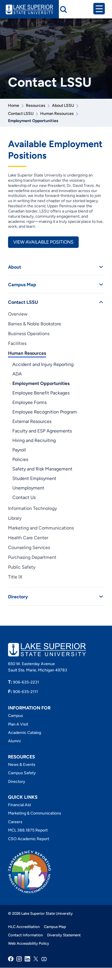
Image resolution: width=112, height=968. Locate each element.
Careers (15, 821)
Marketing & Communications (34, 813)
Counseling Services (29, 547)
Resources (35, 105)
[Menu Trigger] (99, 8)
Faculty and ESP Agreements (42, 431)
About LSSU (63, 105)
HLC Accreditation (24, 927)
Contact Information (25, 935)
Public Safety (21, 567)
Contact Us (24, 497)
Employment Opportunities (40, 383)
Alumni (14, 741)
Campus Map (22, 284)
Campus (15, 715)
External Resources (31, 421)
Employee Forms (29, 402)
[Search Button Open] (63, 9)
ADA (17, 374)
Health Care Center (28, 537)
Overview (18, 314)
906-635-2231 (23, 682)
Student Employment (34, 478)
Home (13, 105)
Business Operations (28, 333)
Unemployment (28, 488)
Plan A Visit (18, 724)
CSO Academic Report (28, 838)
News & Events (21, 764)
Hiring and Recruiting (34, 440)
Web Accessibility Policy (28, 943)
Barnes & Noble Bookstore (34, 324)
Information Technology (32, 508)
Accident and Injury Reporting (43, 364)
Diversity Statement (64, 935)
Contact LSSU (21, 113)
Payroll (19, 450)
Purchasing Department (32, 557)
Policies (20, 459)
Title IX (15, 577)
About (14, 267)
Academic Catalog (24, 732)
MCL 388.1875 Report (28, 830)
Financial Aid (19, 804)
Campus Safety (22, 772)
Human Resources (57, 113)
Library (15, 518)
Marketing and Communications (41, 528)
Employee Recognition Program (44, 412)
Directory (18, 596)
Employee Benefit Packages (40, 393)
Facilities (17, 343)
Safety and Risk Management (42, 469)
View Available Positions (43, 242)
